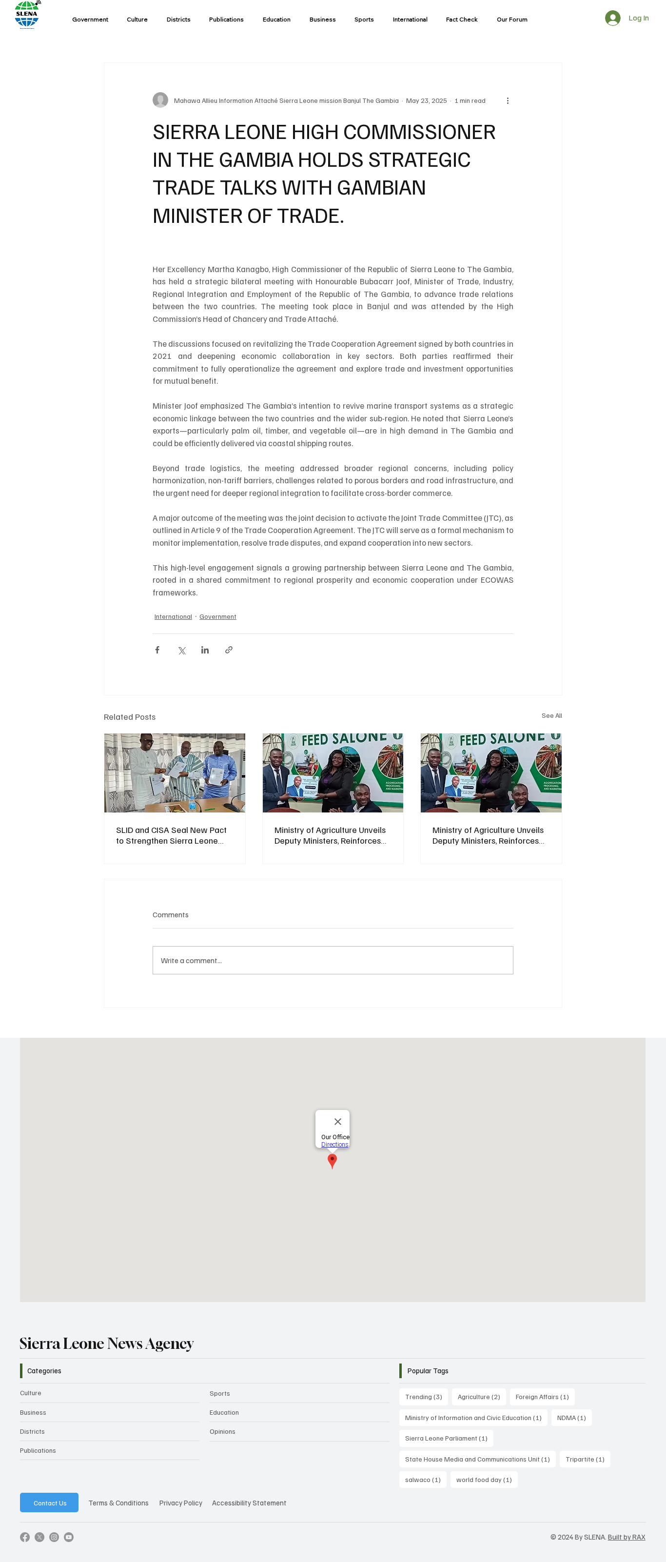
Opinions (222, 1431)
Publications (38, 1450)
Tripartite (588, 1458)
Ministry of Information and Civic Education (476, 1417)
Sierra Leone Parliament (449, 1437)
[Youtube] (69, 1537)
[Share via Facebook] (157, 649)
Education (224, 1412)
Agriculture (482, 1396)
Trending (426, 1396)
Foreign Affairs (545, 1396)
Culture (30, 1392)
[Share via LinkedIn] (205, 649)
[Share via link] (229, 649)
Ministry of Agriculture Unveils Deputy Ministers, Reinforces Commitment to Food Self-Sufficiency (330, 835)
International (173, 616)
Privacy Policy (180, 1502)
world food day (487, 1479)
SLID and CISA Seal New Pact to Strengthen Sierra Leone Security (171, 835)
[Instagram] (54, 1537)
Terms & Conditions (118, 1502)
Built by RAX (627, 1536)
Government (217, 616)
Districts (32, 1431)
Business (33, 1412)
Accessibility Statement (249, 1502)
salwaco (426, 1479)
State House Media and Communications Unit (480, 1458)
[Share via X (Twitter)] (181, 649)
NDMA (574, 1417)
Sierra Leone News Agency (107, 1343)
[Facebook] (25, 1537)
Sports (220, 1393)
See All (552, 715)
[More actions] (507, 100)
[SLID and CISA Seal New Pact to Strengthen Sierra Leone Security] (174, 772)
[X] (39, 1537)
